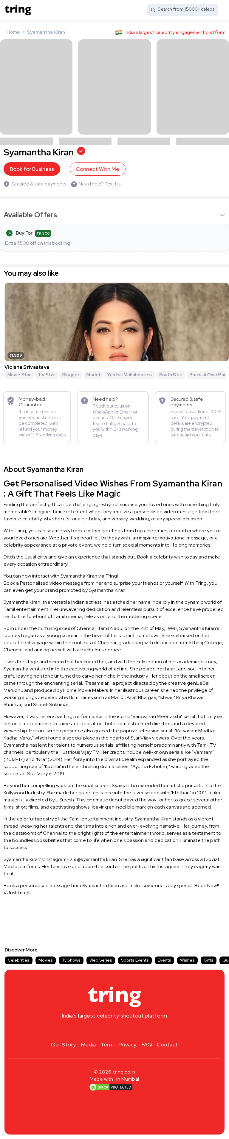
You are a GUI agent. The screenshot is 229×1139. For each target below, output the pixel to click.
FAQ (146, 1044)
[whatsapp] (133, 1029)
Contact (167, 1044)
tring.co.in (124, 1072)
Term (107, 1044)
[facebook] (105, 1029)
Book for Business (32, 169)
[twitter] (114, 1029)
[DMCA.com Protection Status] (110, 1087)
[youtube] (124, 1029)
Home (13, 32)
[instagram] (95, 1029)
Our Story (63, 1044)
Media (88, 1044)
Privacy (127, 1044)
